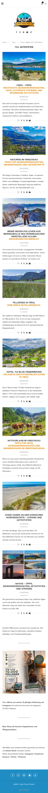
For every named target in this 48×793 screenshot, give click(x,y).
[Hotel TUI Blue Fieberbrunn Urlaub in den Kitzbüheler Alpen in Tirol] (24, 353)
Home (4, 42)
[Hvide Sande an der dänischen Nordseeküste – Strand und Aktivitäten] (24, 496)
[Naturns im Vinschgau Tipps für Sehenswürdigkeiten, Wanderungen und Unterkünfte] (24, 140)
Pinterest (22, 757)
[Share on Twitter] (24, 120)
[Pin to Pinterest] (27, 120)
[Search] (45, 3)
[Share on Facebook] (21, 120)
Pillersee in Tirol (24, 303)
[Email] (27, 32)
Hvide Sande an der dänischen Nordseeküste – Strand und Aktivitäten (24, 517)
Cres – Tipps (24, 89)
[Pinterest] (23, 32)
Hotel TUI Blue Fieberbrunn (24, 374)
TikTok (13, 757)
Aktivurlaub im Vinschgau (24, 444)
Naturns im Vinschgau (24, 162)
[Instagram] (20, 32)
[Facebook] (16, 32)
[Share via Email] (30, 120)
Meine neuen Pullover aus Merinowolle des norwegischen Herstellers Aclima (24, 235)
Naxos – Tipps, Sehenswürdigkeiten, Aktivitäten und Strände (24, 586)
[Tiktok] (31, 32)
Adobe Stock (10, 751)
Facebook (39, 754)
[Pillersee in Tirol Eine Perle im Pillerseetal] (24, 283)
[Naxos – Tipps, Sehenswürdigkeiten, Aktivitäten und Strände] (24, 564)
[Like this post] (18, 120)
